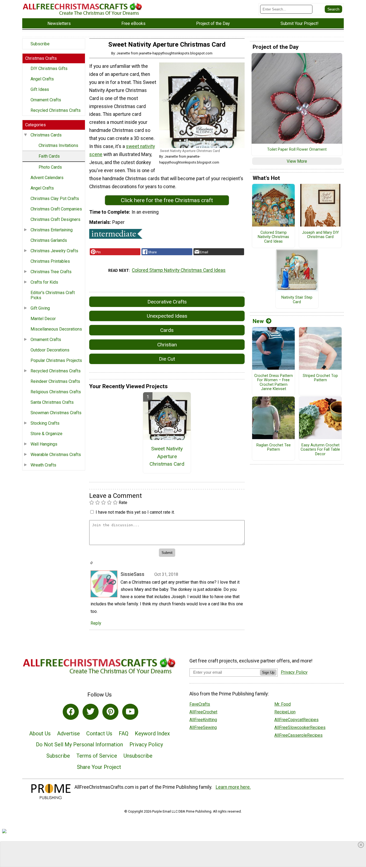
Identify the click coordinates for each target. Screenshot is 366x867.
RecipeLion (285, 711)
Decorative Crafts (167, 302)
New (258, 321)
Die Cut (167, 359)
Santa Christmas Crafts (52, 402)
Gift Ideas (40, 89)
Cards (167, 330)
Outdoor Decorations (50, 350)
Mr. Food (282, 704)
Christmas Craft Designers (55, 219)
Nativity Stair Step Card (296, 299)
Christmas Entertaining (52, 229)
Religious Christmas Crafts (56, 391)
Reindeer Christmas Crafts (55, 381)
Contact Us (99, 733)
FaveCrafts (199, 704)
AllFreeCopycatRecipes (296, 719)
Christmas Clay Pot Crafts (55, 198)
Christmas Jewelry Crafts (54, 250)
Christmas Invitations (58, 145)
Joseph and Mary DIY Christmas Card (320, 235)
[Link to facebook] (71, 712)
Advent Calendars (47, 177)
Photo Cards (50, 167)
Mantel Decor (43, 318)
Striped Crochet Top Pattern (320, 378)
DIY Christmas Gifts (49, 68)
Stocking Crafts (45, 423)
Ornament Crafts (46, 99)
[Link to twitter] (91, 712)
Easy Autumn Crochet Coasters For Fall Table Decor (320, 449)
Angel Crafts (42, 78)
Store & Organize (46, 433)
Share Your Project (99, 767)
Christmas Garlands (49, 240)
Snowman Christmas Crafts (56, 412)
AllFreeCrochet (203, 711)
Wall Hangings (44, 444)
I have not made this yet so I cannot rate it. (135, 512)
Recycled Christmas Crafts (56, 110)
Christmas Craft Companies (56, 209)
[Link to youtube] (130, 712)
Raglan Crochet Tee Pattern (273, 447)
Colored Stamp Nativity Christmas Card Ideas (179, 270)
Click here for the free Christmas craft (167, 200)
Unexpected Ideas (167, 316)
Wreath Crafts (43, 465)
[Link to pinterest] (110, 712)
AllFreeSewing (203, 727)
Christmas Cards (46, 135)
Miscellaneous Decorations (56, 329)
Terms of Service (96, 756)
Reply (96, 623)
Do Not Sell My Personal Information (79, 744)
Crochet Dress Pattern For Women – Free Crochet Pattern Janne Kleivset (273, 382)
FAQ (123, 733)
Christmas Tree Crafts (51, 271)
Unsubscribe (138, 756)
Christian (167, 345)
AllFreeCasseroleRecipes (298, 735)
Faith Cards (49, 156)
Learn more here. (233, 787)
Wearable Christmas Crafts (56, 454)
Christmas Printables (50, 261)
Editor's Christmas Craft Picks (53, 295)
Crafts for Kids (44, 282)
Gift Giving (40, 308)
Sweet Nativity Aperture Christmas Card (167, 456)
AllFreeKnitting (203, 719)
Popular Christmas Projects (56, 360)
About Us (40, 733)
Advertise (68, 733)
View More (297, 161)
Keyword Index (152, 733)
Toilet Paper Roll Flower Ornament (297, 149)
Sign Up (268, 672)
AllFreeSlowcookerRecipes (300, 727)
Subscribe (40, 43)
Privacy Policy (146, 744)
